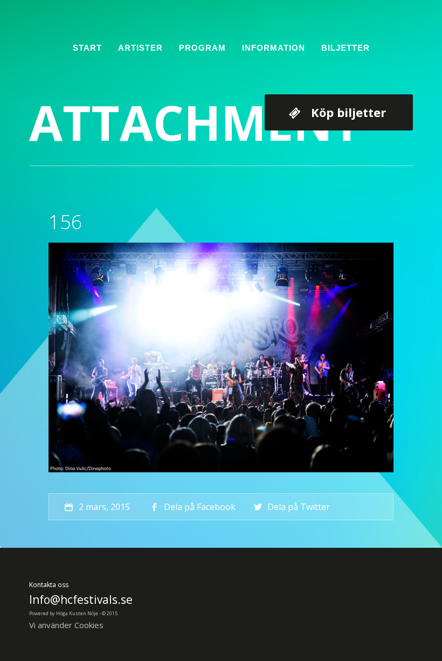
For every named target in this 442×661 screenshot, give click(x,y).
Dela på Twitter (298, 507)
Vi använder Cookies (66, 624)
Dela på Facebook (200, 507)
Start (87, 47)
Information (273, 47)
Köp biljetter (348, 112)
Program (202, 47)
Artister (140, 47)
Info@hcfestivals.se (81, 599)
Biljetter (345, 47)
